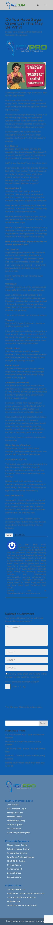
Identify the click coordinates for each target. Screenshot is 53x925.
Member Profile (14, 817)
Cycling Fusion (14, 865)
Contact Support (15, 824)
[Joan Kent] (12, 549)
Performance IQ (14, 869)
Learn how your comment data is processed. (26, 710)
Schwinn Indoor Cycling (18, 849)
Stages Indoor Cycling (17, 845)
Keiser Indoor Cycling (17, 853)
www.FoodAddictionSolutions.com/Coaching (26, 515)
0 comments (21, 35)
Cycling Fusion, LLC (16, 889)
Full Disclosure (14, 828)
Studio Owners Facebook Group (22, 905)
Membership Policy (16, 820)
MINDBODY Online (16, 861)
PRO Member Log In (16, 809)
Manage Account (15, 813)
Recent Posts (20, 535)
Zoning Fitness (14, 873)
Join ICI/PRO (13, 805)
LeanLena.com (14, 877)
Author (9, 535)
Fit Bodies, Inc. (14, 901)
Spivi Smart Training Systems (20, 857)
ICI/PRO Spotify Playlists (18, 832)
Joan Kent (12, 32)
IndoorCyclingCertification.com (21, 897)
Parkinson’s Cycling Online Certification (25, 893)
